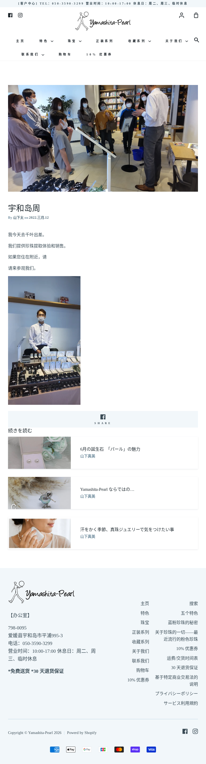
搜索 (193, 603)
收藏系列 (138, 41)
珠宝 (73, 41)
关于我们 (175, 41)
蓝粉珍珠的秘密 (183, 622)
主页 (20, 41)
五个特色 (189, 613)
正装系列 (105, 41)
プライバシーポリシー (176, 693)
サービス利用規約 (181, 703)
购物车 (65, 54)
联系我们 (31, 54)
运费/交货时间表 (182, 658)
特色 (45, 41)
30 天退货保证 (184, 667)
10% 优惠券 (99, 54)
